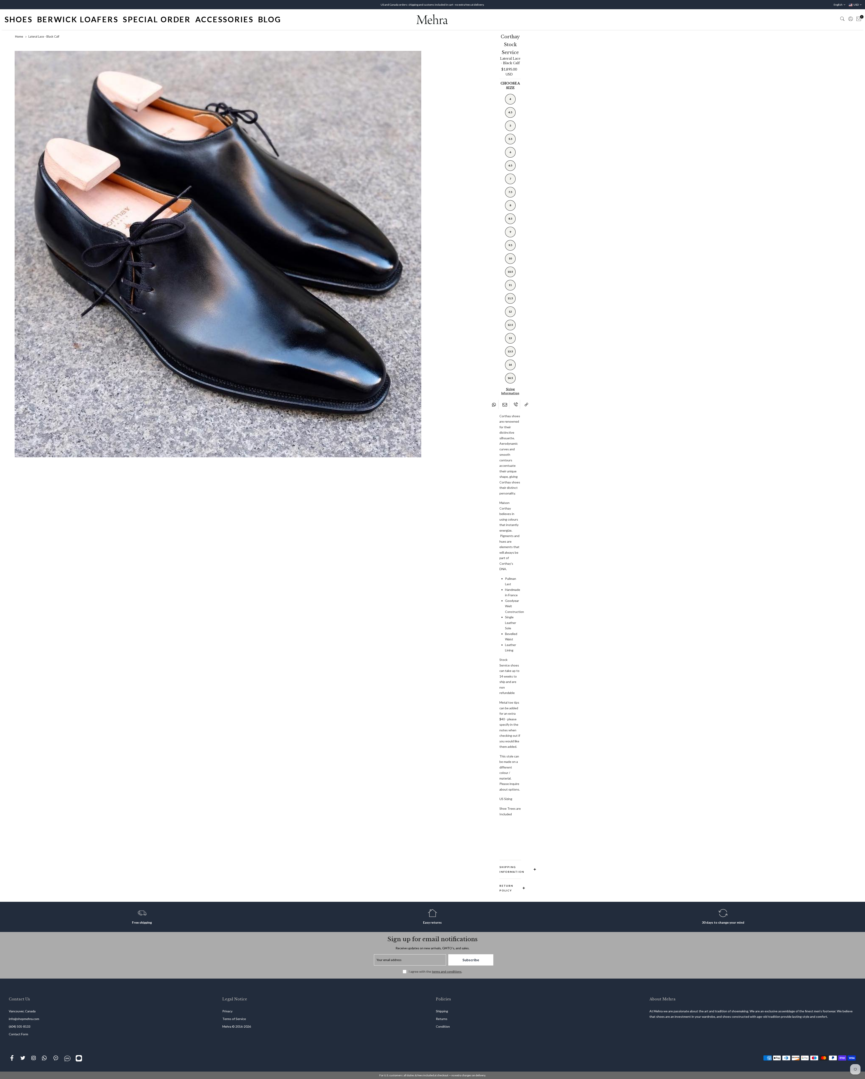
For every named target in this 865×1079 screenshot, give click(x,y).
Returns (441, 1019)
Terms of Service (234, 1019)
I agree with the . (435, 971)
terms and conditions (447, 971)
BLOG (269, 19)
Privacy (227, 1011)
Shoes (19, 19)
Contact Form (18, 1034)
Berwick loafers (77, 19)
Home (19, 36)
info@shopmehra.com (24, 1019)
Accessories (224, 19)
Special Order (157, 19)
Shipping (442, 1011)
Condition (443, 1026)
